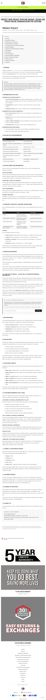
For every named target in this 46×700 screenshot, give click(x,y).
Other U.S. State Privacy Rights (12, 57)
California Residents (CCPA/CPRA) (12, 55)
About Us (23, 651)
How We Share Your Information (12, 43)
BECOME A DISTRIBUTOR (23, 653)
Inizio (2, 16)
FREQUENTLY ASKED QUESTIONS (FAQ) (23, 655)
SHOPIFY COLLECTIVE (23, 663)
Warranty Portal (23, 593)
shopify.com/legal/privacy (35, 214)
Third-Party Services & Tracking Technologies (15, 45)
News (23, 679)
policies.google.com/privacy (35, 218)
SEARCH (23, 649)
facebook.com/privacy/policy (36, 221)
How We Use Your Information (12, 42)
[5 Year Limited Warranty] (23, 567)
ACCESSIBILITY (23, 673)
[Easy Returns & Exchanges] (23, 619)
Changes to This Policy (10, 60)
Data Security (8, 52)
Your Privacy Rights (9, 53)
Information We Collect (10, 40)
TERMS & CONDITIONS (23, 669)
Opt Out (38, 310)
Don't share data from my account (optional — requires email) (23, 307)
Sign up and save (23, 684)
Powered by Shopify (23, 698)
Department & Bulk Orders (23, 659)
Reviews (23, 681)
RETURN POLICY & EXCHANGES (23, 667)
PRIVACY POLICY (23, 671)
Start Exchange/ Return (23, 645)
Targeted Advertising (10, 47)
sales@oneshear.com (24, 387)
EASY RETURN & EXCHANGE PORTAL (23, 657)
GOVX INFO (23, 665)
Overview (7, 38)
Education (23, 677)
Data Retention (9, 50)
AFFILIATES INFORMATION (23, 661)
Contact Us (8, 62)
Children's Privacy (9, 58)
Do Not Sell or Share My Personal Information (15, 48)
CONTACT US (23, 675)
